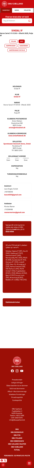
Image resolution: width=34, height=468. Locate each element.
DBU (17, 429)
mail (15, 229)
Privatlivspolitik (17, 397)
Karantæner (24, 45)
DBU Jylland (17, 438)
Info (21, 41)
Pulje (17, 111)
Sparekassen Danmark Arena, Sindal (17, 144)
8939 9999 (10, 232)
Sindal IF (17, 97)
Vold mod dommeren (17, 388)
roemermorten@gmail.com (14, 212)
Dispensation (17, 166)
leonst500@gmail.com (12, 195)
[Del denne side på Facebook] (2, 460)
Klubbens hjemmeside (17, 133)
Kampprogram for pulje (17, 50)
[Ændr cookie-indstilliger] (3, 465)
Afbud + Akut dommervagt (17, 391)
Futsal (17, 450)
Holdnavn (17, 86)
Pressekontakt (17, 380)
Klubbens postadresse (17, 119)
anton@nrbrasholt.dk (17, 128)
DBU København (17, 441)
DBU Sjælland (17, 447)
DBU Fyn (17, 435)
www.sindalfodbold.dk (17, 136)
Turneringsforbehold (17, 174)
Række (17, 103)
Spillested (17, 141)
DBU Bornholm (17, 432)
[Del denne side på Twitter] (5, 460)
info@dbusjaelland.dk (17, 420)
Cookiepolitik (17, 400)
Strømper (26, 158)
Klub (17, 94)
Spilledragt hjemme (17, 156)
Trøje (8, 158)
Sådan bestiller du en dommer (17, 386)
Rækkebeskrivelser (13, 302)
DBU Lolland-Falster (17, 444)
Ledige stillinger (17, 383)
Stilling (13, 41)
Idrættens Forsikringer (17, 394)
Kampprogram (10, 45)
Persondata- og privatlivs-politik (17, 455)
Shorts (17, 158)
